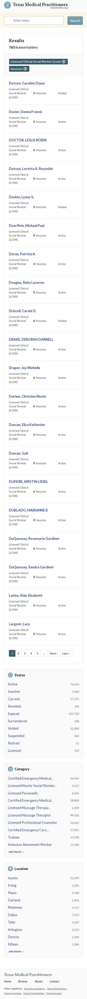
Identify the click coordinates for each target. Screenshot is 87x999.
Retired (13, 743)
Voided (13, 728)
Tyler (12, 922)
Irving (12, 885)
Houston (17, 68)
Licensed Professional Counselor (32, 823)
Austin (13, 878)
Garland (14, 900)
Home (7, 981)
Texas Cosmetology (34, 993)
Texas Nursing (54, 993)
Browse (22, 981)
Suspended (16, 736)
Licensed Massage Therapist (29, 815)
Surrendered (17, 721)
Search (75, 20)
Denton (13, 937)
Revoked (14, 706)
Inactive (14, 691)
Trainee (13, 837)
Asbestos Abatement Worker (30, 845)
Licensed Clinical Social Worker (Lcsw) (36, 61)
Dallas (12, 915)
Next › (54, 653)
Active (12, 684)
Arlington (15, 930)
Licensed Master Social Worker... (32, 786)
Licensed (14, 751)
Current (14, 699)
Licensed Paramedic (23, 793)
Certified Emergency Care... (28, 830)
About (38, 981)
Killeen (13, 944)
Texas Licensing (12, 993)
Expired (13, 714)
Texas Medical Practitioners (40, 5)
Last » (66, 653)
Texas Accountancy (34, 988)
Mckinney (15, 907)
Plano (12, 893)
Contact (54, 981)
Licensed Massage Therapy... (29, 808)
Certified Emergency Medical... (31, 778)
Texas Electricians (57, 988)
